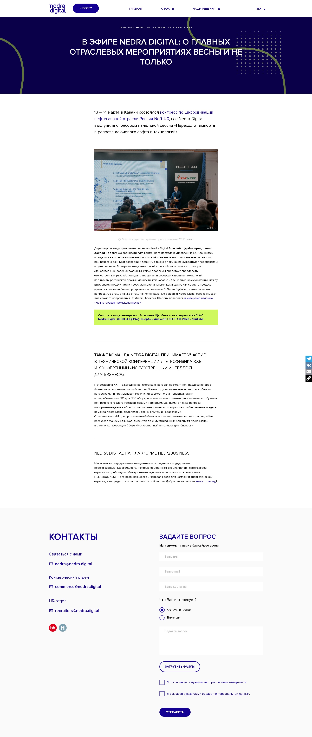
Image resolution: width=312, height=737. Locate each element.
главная (135, 8)
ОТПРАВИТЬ (175, 712)
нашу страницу (206, 481)
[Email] (309, 372)
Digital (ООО (116, 319)
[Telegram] (309, 359)
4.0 (166, 118)
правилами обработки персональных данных (217, 694)
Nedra (102, 319)
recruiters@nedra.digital (77, 610)
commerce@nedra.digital (78, 586)
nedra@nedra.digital (73, 564)
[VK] (309, 365)
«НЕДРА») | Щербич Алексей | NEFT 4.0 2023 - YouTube (165, 319)
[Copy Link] (309, 378)
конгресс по (171, 112)
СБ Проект (186, 239)
